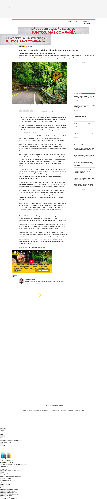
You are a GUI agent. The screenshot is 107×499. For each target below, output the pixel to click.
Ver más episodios (5, 464)
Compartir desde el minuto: (8, 498)
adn (74, 414)
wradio (50, 416)
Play (1, 437)
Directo (20, 440)
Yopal (13, 276)
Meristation (76, 418)
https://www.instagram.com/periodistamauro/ (53, 110)
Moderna (43, 418)
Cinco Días (56, 416)
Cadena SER (64, 414)
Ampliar (63, 65)
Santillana (49, 414)
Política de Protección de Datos (34, 410)
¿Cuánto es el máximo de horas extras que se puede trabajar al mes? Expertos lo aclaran (84, 106)
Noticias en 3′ (3, 440)
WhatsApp (31, 110)
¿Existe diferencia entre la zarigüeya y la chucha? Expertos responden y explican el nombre (84, 125)
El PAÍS (36, 414)
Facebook (20, 110)
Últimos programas (13, 440)
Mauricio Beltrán (46, 110)
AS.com (70, 414)
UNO (46, 416)
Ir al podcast (13, 464)
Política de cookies (45, 410)
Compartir (19, 464)
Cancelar (7, 484)
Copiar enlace (4, 495)
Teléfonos (76, 410)
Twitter (24, 110)
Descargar (2, 497)
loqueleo (69, 418)
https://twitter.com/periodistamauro (51, 110)
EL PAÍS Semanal (67, 416)
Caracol (79, 414)
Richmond (35, 418)
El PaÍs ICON (56, 418)
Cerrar (2, 472)
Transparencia (63, 410)
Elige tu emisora (87, 23)
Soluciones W (70, 410)
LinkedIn (27, 110)
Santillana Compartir (58, 414)
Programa (77, 21)
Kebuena (79, 416)
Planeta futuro (73, 416)
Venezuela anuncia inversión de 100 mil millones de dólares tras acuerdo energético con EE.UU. (83, 171)
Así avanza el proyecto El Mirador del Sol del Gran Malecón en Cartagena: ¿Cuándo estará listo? (84, 157)
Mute (1, 434)
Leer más (38, 283)
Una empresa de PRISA (24, 415)
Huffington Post (38, 416)
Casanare (14, 275)
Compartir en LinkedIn (6, 492)
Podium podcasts (50, 418)
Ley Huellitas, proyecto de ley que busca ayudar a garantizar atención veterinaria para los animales (84, 149)
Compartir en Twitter (5, 491)
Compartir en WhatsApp (6, 494)
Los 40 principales (42, 414)
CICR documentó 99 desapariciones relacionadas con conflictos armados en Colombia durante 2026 (84, 178)
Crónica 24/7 (3, 458)
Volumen (2, 436)
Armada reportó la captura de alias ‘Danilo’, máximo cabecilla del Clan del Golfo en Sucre (84, 185)
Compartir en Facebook (6, 489)
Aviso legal (24, 410)
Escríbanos (82, 410)
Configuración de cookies (54, 410)
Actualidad (29, 46)
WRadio (53, 22)
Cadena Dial (62, 416)
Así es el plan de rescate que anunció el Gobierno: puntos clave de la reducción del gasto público (84, 164)
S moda (62, 418)
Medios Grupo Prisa (24, 419)
